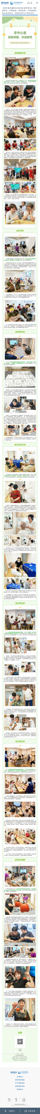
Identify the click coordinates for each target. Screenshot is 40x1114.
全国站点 (20, 1077)
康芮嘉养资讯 (20, 1086)
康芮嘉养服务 (20, 1080)
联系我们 (20, 1089)
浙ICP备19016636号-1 (20, 1104)
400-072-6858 (32, 3)
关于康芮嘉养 (20, 1083)
